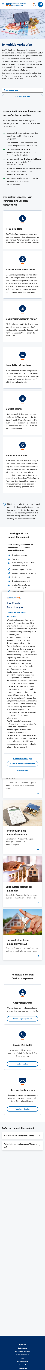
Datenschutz (22, 1348)
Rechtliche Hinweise (23, 1355)
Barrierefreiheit (22, 1362)
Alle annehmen (22, 770)
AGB (22, 1358)
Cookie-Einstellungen (22, 759)
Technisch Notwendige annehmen (22, 764)
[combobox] (22, 89)
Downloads (23, 1365)
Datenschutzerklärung (16, 612)
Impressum (22, 1345)
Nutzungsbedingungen (22, 1351)
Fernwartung (22, 1368)
